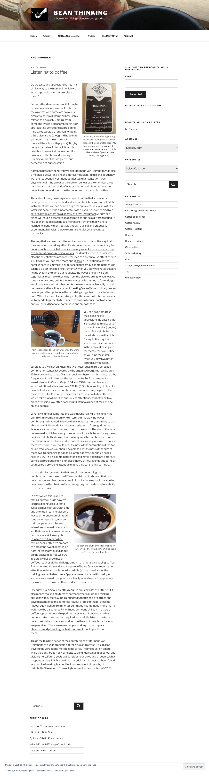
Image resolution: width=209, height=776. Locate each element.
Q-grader (93, 566)
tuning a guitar (39, 268)
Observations (132, 247)
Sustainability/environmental (140, 265)
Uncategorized (133, 277)
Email (129, 76)
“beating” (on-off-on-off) (85, 288)
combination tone (41, 370)
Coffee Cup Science (69, 35)
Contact (128, 35)
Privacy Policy (67, 770)
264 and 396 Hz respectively (85, 382)
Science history (133, 253)
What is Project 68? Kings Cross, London (51, 744)
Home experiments (135, 241)
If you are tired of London (43, 750)
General (129, 235)
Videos (91, 35)
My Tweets (131, 129)
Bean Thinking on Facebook (143, 106)
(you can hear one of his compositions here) (63, 374)
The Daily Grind (110, 35)
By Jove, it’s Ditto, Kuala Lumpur (46, 738)
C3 (81, 386)
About (46, 35)
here (79, 260)
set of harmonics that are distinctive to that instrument (63, 213)
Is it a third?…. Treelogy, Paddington (48, 726)
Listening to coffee (49, 72)
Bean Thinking (81, 12)
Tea (127, 271)
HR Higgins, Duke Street (42, 732)
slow (127, 259)
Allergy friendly (133, 204)
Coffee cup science (135, 216)
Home (33, 35)
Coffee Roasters (133, 228)
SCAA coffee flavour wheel (47, 539)
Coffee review (132, 222)
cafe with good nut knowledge (140, 210)
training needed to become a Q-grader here (57, 574)
